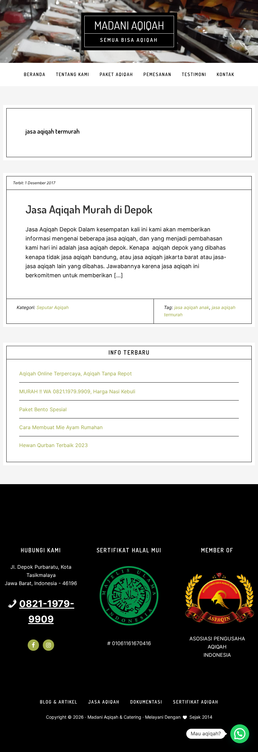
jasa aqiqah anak (191, 307)
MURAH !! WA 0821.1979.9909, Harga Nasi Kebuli (77, 391)
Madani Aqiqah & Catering (114, 717)
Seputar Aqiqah (52, 307)
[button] (239, 733)
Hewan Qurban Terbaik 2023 (53, 445)
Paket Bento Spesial (43, 409)
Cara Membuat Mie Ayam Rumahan (61, 427)
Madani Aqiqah (129, 25)
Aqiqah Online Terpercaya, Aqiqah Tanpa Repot (75, 373)
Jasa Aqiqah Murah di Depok (88, 209)
